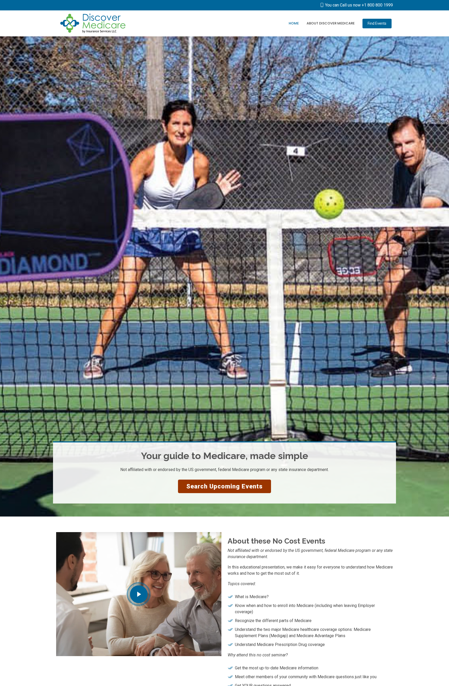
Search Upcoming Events (224, 486)
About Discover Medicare (331, 23)
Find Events (377, 23)
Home (294, 23)
